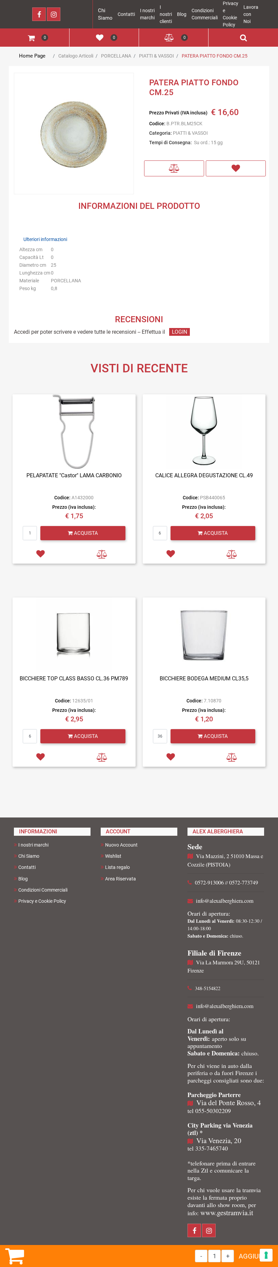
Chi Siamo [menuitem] (28, 856)
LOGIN (179, 332)
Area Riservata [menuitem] (120, 878)
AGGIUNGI (254, 1256)
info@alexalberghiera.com (225, 900)
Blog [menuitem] (23, 878)
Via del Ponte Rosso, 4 (228, 1102)
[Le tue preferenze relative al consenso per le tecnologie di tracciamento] (266, 1255)
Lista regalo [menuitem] (117, 867)
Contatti (126, 14)
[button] (74, 134)
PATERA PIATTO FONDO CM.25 (214, 56)
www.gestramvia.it (226, 1212)
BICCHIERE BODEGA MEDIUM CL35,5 (204, 678)
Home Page (32, 56)
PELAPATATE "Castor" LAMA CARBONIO (74, 475)
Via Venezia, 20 (218, 1140)
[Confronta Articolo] (174, 168)
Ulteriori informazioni (45, 239)
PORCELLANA (116, 56)
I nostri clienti (166, 14)
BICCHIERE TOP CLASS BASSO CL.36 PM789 (74, 678)
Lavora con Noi (250, 14)
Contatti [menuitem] (27, 867)
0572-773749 (243, 882)
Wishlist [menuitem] (113, 856)
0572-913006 (209, 882)
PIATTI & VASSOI (156, 56)
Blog (181, 14)
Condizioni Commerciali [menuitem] (42, 890)
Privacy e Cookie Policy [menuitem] (42, 901)
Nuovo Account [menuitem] (121, 845)
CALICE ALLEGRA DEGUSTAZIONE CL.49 (204, 475)
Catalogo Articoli (75, 56)
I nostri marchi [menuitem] (33, 845)
